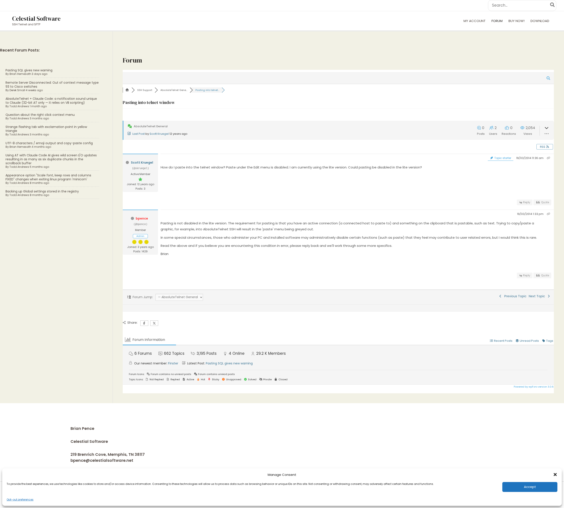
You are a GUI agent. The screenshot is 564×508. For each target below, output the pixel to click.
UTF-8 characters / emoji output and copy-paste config (49, 143)
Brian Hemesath (20, 74)
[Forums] (127, 90)
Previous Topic (515, 296)
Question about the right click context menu (40, 115)
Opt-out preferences (20, 499)
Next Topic (538, 296)
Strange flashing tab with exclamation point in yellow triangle (46, 129)
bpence (142, 218)
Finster (173, 363)
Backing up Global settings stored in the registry (42, 191)
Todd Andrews (19, 106)
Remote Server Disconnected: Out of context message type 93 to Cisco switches (52, 84)
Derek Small (17, 90)
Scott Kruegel (159, 134)
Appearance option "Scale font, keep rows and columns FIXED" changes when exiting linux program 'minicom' (48, 177)
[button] (555, 474)
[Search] (552, 5)
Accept (530, 486)
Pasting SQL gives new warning (29, 70)
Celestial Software (36, 19)
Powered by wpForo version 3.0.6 (533, 386)
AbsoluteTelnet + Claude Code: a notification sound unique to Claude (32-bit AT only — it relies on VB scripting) (51, 100)
